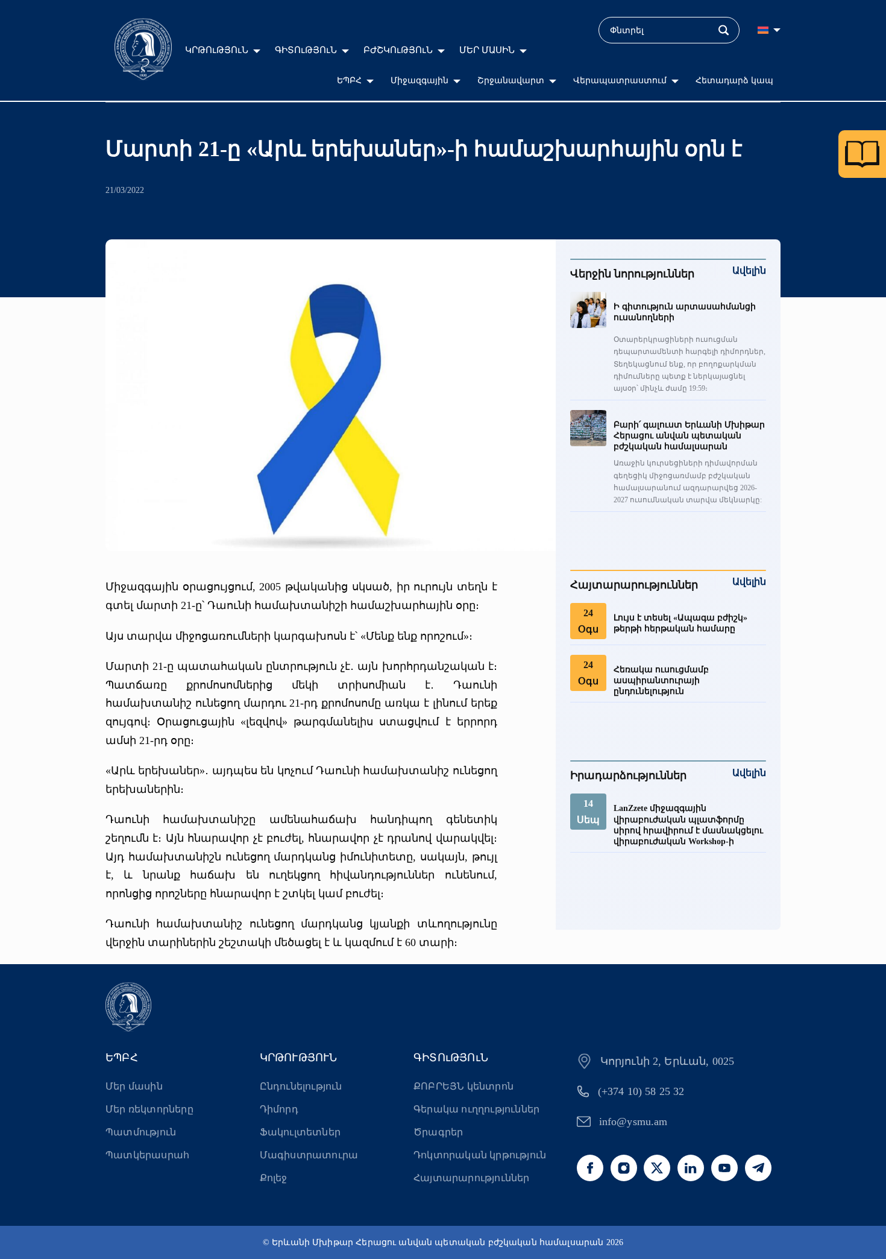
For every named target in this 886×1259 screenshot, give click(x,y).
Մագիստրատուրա (309, 1155)
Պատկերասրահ (147, 1155)
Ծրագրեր (438, 1132)
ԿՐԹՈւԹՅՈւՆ (216, 50)
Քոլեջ (273, 1178)
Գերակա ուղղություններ (476, 1109)
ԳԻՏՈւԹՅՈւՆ (306, 50)
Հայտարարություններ (471, 1178)
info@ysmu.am (633, 1121)
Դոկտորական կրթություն (479, 1155)
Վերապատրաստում (620, 80)
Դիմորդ (279, 1109)
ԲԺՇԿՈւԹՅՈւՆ (398, 50)
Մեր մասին (134, 1086)
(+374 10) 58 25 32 (641, 1091)
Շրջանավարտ (510, 80)
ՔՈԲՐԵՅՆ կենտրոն (463, 1086)
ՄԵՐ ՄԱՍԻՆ (487, 50)
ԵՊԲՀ (349, 80)
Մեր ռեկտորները (149, 1109)
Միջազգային (419, 80)
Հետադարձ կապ (734, 80)
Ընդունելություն (301, 1086)
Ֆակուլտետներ (300, 1132)
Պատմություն (140, 1132)
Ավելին (749, 270)
